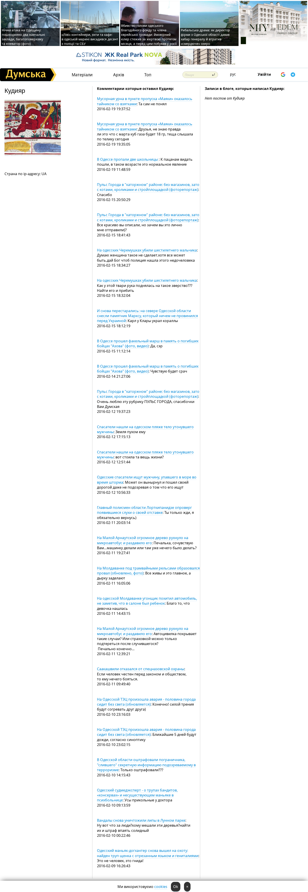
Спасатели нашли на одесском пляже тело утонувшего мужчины (145, 429)
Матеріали (82, 75)
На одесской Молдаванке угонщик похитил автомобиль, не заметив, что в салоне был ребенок (147, 601)
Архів (118, 75)
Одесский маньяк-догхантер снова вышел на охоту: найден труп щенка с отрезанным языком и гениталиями (147, 853)
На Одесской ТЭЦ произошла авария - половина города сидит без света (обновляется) (146, 702)
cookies (160, 886)
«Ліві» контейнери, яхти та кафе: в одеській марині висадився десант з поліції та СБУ (90, 39)
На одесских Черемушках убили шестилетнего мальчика (147, 250)
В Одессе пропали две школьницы (128, 159)
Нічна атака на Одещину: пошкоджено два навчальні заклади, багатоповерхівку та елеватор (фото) (23, 37)
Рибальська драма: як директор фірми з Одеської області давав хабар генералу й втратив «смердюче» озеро (205, 37)
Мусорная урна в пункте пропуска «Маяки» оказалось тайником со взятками (144, 101)
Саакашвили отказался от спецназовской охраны (140, 668)
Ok (175, 886)
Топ (147, 75)
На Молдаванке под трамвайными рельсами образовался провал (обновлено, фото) (148, 571)
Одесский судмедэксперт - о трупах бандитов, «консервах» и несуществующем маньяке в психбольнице (137, 795)
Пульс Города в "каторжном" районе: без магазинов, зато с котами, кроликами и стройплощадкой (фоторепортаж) (148, 187)
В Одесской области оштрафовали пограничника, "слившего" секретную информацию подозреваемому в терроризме (146, 764)
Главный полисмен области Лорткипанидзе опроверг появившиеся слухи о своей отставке (144, 510)
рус (233, 74)
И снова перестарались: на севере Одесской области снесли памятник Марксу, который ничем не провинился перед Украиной (147, 315)
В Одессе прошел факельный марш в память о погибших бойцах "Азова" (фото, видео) (147, 343)
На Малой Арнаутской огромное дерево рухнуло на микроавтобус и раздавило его (142, 540)
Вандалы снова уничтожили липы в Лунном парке (141, 820)
